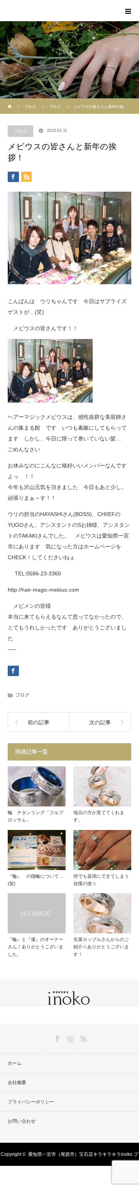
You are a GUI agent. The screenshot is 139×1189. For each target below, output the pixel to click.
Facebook (56, 1037)
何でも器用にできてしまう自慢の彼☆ (101, 880)
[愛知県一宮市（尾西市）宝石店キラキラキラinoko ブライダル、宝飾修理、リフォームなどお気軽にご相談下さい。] (69, 1000)
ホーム (15, 1063)
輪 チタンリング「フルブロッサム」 (35, 816)
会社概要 (17, 1082)
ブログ (30, 107)
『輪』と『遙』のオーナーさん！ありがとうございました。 (35, 947)
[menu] (128, 11)
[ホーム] (10, 101)
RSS (82, 1037)
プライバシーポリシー (31, 1102)
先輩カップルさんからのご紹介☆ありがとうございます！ (101, 947)
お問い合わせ (22, 1121)
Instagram (69, 1037)
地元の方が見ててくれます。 (98, 816)
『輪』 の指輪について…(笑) (35, 880)
